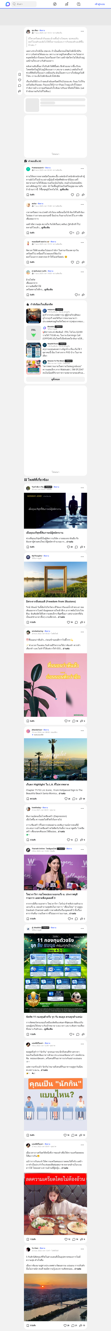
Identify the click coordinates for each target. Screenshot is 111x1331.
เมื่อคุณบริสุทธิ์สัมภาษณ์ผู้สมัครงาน (44, 532)
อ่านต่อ (69, 541)
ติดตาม (42, 30)
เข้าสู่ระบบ (100, 4)
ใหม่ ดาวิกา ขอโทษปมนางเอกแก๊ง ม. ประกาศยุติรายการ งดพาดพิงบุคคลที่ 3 (52, 896)
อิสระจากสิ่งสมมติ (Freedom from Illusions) (51, 601)
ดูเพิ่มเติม (64, 189)
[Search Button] (14, 4)
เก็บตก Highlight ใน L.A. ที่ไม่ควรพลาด (47, 784)
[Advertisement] (55, 17)
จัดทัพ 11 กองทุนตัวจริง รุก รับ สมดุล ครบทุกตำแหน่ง (54, 1016)
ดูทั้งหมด (55, 379)
